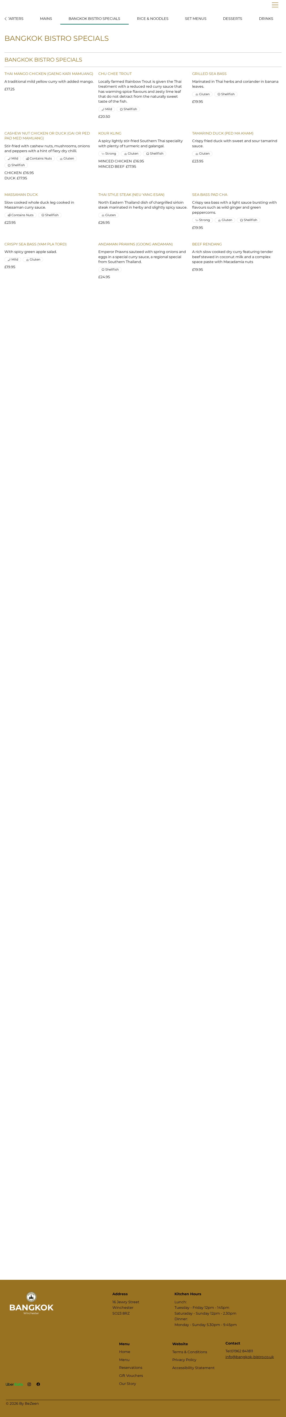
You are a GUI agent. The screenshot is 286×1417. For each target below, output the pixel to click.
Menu (124, 1360)
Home (124, 1352)
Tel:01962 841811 (239, 1351)
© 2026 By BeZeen (22, 1403)
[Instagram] (29, 1384)
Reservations (130, 1367)
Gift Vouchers (131, 1375)
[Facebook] (38, 1384)
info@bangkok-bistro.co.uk (249, 1357)
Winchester (31, 1313)
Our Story (127, 1384)
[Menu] (205, 5)
